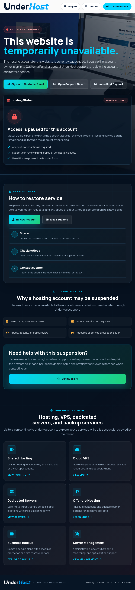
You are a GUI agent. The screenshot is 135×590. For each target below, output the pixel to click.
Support (72, 6)
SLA (117, 582)
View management (85, 559)
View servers (16, 517)
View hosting (17, 474)
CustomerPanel (119, 6)
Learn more (81, 517)
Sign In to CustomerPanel (27, 84)
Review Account (26, 219)
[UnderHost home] (27, 6)
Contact (93, 6)
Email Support (59, 219)
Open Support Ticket (71, 84)
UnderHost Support (110, 84)
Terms (100, 582)
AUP (109, 582)
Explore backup (19, 559)
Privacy (89, 582)
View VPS (79, 474)
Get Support (70, 378)
